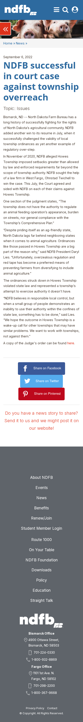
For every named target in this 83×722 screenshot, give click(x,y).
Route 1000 (41, 539)
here (70, 343)
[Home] (20, 10)
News (20, 43)
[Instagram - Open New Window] (63, 462)
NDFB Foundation (41, 560)
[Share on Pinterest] (26, 394)
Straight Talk (41, 600)
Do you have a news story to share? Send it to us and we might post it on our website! (41, 420)
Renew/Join (41, 518)
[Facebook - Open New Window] (31, 462)
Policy (41, 580)
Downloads (41, 570)
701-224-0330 (44, 652)
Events (41, 487)
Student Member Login (41, 528)
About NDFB (41, 477)
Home (7, 43)
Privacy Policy (35, 708)
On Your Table (41, 549)
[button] (5, 28)
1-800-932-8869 (44, 659)
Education (42, 590)
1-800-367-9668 (44, 693)
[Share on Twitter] (28, 381)
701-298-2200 (44, 685)
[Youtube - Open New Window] (52, 462)
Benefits (41, 508)
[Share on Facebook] (26, 368)
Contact (52, 708)
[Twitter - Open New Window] (41, 462)
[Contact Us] (20, 462)
